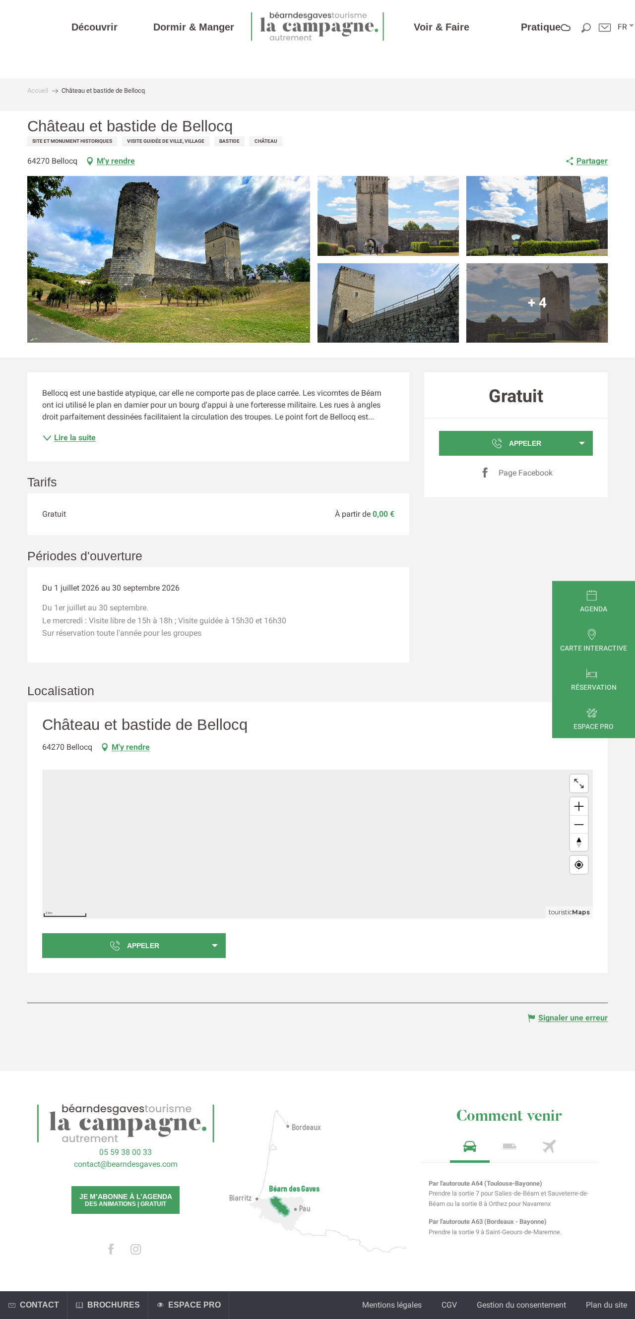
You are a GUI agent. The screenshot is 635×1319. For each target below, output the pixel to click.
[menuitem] (95, 27)
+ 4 (537, 303)
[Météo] (566, 34)
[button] (622, 27)
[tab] (470, 1150)
